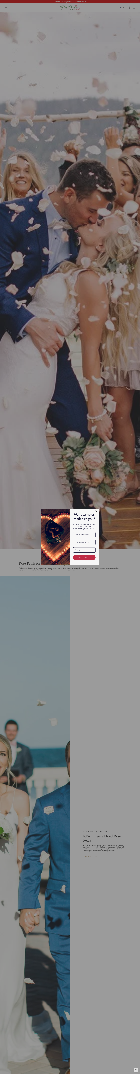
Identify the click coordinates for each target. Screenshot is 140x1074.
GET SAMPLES (84, 557)
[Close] (96, 511)
